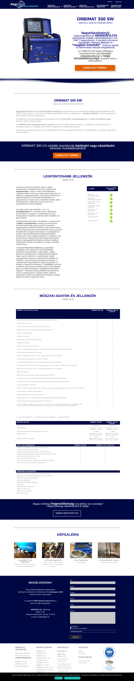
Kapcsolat (118, 1)
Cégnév (73, 592)
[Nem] (132, 677)
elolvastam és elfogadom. (80, 628)
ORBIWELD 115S (41, 660)
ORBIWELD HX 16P (42, 662)
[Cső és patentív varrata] (109, 558)
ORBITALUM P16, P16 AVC (44, 669)
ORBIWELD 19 (41, 656)
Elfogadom (58, 678)
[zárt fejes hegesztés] (53, 558)
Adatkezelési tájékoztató (76, 631)
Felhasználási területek (102, 6)
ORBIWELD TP (41, 672)
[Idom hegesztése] (81, 558)
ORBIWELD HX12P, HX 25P (45, 667)
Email (72, 586)
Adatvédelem (74, 626)
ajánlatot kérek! (67, 155)
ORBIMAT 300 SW (21, 664)
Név (72, 580)
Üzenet (73, 611)
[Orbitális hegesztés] (24, 4)
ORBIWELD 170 (41, 653)
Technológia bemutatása (116, 6)
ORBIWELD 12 (41, 651)
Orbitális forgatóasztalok (86, 6)
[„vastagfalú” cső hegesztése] (25, 558)
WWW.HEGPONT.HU (67, 513)
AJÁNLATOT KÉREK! (95, 67)
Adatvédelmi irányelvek (72, 678)
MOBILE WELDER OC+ (22, 666)
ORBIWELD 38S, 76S (43, 658)
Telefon (72, 598)
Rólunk (110, 1)
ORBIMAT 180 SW (21, 661)
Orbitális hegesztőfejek (69, 6)
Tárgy (72, 604)
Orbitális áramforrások (53, 6)
